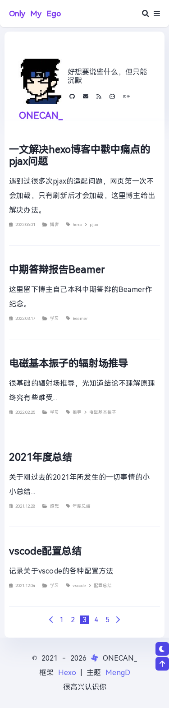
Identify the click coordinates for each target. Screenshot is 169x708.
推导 (78, 412)
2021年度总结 (40, 457)
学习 (56, 318)
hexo (79, 224)
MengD (117, 672)
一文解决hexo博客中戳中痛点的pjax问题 (79, 155)
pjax (94, 224)
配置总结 (103, 585)
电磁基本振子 (102, 412)
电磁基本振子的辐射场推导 (68, 363)
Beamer (80, 318)
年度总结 (82, 506)
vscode (81, 585)
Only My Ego (35, 13)
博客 (56, 224)
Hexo (67, 672)
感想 (56, 506)
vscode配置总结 (45, 551)
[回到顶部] (162, 664)
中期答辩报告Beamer (57, 269)
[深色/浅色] (162, 649)
